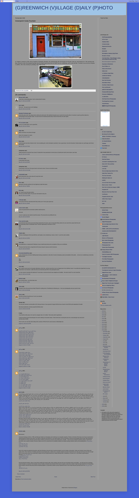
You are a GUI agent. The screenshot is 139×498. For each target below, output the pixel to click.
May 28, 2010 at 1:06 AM (24, 126)
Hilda (20, 242)
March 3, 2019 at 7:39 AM (24, 426)
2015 (103, 320)
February (105, 400)
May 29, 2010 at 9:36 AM (24, 216)
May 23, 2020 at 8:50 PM (24, 471)
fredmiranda (105, 226)
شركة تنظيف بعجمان (23, 363)
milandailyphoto (105, 78)
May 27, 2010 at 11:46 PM (24, 101)
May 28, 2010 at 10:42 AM (24, 170)
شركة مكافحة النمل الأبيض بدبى (25, 375)
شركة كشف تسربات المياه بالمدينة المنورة (27, 331)
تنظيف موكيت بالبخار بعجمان (25, 355)
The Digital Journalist (107, 256)
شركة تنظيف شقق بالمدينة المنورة (26, 340)
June (104, 342)
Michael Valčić (22, 97)
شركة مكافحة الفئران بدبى (24, 374)
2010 (103, 329)
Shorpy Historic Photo (107, 249)
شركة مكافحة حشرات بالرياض (25, 414)
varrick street (105, 389)
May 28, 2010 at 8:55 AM (24, 162)
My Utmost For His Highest (108, 134)
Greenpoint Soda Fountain (106, 347)
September (105, 337)
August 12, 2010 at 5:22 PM (25, 323)
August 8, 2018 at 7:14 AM (24, 366)
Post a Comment (20, 474)
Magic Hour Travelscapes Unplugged (110, 283)
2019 (103, 313)
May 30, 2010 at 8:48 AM (24, 248)
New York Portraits (106, 80)
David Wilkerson (106, 145)
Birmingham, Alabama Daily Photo (110, 53)
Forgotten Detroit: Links (107, 196)
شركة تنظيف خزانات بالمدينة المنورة (26, 335)
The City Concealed (106, 175)
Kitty (20, 190)
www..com (105, 112)
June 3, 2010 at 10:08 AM (24, 290)
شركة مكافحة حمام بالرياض (24, 423)
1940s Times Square (107, 198)
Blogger (75, 487)
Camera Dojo (105, 214)
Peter (20, 182)
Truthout (104, 143)
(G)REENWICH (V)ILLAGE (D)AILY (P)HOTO (64, 7)
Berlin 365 (104, 51)
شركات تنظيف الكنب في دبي (25, 386)
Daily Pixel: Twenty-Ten (107, 173)
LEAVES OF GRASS (106, 75)
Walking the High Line (107, 178)
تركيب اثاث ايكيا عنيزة (23, 443)
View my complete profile (105, 305)
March (104, 398)
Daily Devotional (106, 138)
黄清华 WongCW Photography (109, 105)
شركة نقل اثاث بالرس (27, 454)
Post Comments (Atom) (26, 479)
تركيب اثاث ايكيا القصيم (23, 456)
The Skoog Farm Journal (107, 101)
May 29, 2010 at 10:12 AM (24, 228)
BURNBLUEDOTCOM (107, 212)
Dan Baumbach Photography (108, 278)
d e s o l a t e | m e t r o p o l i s (109, 61)
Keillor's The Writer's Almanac (109, 136)
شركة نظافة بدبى (22, 383)
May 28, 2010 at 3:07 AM (24, 146)
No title (104, 367)
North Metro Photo (106, 82)
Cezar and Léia (22, 221)
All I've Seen (105, 39)
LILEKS (104, 180)
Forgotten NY (105, 189)
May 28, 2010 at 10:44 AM (24, 178)
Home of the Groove (106, 68)
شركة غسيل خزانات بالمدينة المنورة (26, 336)
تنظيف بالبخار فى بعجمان (24, 360)
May (104, 344)
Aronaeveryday (105, 44)
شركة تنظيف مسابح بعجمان (24, 352)
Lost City (104, 168)
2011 (103, 328)
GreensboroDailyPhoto (24, 253)
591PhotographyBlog (107, 37)
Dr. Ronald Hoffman (106, 141)
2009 (103, 404)
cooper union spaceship (106, 385)
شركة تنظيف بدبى (22, 382)
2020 (103, 311)
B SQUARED (22, 174)
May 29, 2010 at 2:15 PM (24, 238)
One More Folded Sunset (107, 85)
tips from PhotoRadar (107, 261)
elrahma (21, 431)
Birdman (21, 278)
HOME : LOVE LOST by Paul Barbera (110, 228)
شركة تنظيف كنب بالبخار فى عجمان (26, 356)
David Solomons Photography (109, 219)
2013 (103, 324)
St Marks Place (106, 380)
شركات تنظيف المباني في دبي (25, 384)
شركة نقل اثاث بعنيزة (23, 445)
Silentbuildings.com (106, 252)
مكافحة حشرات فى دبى (23, 379)
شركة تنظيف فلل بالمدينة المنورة (25, 339)
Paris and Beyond (106, 87)
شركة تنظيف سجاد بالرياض (24, 406)
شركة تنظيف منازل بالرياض (24, 400)
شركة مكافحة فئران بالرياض (24, 417)
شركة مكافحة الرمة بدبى (24, 376)
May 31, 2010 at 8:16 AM (24, 262)
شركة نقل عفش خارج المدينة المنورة (26, 343)
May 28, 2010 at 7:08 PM (24, 186)
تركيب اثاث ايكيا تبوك (23, 468)
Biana (20, 141)
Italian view (104, 71)
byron (20, 105)
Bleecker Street (106, 387)
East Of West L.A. (106, 66)
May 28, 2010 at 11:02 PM (24, 195)
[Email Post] (31, 90)
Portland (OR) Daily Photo (108, 92)
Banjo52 (104, 48)
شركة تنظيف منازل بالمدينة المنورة (26, 341)
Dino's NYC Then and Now (108, 164)
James (20, 294)
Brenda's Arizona (106, 55)
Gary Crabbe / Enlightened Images (110, 280)
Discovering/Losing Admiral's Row (110, 171)
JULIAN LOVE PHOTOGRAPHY (109, 231)
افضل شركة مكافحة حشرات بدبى (25, 380)
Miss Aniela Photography (108, 240)
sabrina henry (105, 294)
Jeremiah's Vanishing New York (109, 161)
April (104, 396)
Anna (20, 266)
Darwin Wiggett (105, 217)
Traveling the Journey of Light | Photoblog (111, 270)
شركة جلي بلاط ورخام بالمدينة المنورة (26, 333)
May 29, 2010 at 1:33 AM (24, 203)
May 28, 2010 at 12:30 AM (24, 118)
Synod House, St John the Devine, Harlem (106, 364)
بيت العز (20, 327)
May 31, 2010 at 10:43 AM (24, 274)
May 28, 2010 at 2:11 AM (24, 137)
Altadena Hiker (105, 41)
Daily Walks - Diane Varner (108, 297)
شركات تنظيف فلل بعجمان (24, 364)
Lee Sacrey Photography (108, 287)
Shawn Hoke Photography (108, 247)
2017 (103, 316)
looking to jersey (106, 376)
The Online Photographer (108, 259)
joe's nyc (104, 201)
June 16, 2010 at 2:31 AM (24, 308)
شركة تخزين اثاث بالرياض (24, 425)
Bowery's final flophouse (106, 357)
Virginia (20, 233)
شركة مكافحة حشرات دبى (24, 378)
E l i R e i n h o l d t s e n (107, 290)
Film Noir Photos (106, 159)
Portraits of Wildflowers (107, 94)
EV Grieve (21, 158)
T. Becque (21, 199)
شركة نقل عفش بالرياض (24, 403)
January (105, 401)
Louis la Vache (22, 207)
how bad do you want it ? (106, 391)
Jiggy (20, 130)
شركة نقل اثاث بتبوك (23, 458)
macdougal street (106, 351)
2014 (103, 322)
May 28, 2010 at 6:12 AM (24, 154)
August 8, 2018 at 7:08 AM (24, 345)
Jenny (20, 286)
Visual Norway (105, 103)
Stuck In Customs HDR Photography (110, 254)
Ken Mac (104, 303)
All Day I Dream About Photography (110, 292)
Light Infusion (105, 235)
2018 (103, 314)
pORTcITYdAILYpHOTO (107, 89)
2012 (103, 326)
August (104, 339)
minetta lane (105, 349)
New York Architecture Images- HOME (111, 187)
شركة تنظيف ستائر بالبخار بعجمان (26, 357)
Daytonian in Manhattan (107, 64)
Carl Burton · (105, 194)
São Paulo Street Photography (109, 98)
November (105, 333)
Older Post (93, 476)
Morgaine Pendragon (23, 113)
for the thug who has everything (107, 354)
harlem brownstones (106, 374)
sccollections (105, 96)
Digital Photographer (107, 221)
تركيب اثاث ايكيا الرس (23, 446)
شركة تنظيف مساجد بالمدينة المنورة (26, 332)
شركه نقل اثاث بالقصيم (23, 457)
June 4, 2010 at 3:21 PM (24, 298)
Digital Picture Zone (106, 272)
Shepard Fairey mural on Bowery (106, 370)
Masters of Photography (107, 238)
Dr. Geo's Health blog (107, 131)
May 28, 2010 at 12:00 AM (24, 109)
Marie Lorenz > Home (107, 184)
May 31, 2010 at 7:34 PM (24, 282)
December (105, 331)
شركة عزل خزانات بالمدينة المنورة (26, 337)
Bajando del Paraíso (106, 46)
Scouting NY (105, 166)
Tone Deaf (104, 148)
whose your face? (107, 382)
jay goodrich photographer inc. (109, 267)
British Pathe (105, 210)
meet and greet (106, 378)
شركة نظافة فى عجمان (23, 361)
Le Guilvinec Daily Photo (107, 73)
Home (55, 476)
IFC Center (105, 394)
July (104, 340)
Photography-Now (106, 245)
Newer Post (18, 476)
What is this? (105, 125)
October (105, 335)
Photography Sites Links (107, 242)
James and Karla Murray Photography (111, 154)
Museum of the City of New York (109, 191)
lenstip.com (104, 233)
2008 (103, 406)
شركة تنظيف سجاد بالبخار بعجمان (26, 353)
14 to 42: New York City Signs (109, 182)
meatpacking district (106, 360)
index (103, 203)
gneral (20, 392)
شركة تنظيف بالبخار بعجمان (24, 359)
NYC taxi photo (22, 122)
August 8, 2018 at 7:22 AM (24, 387)
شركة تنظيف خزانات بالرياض (25, 415)
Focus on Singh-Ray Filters (108, 285)
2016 (103, 318)
